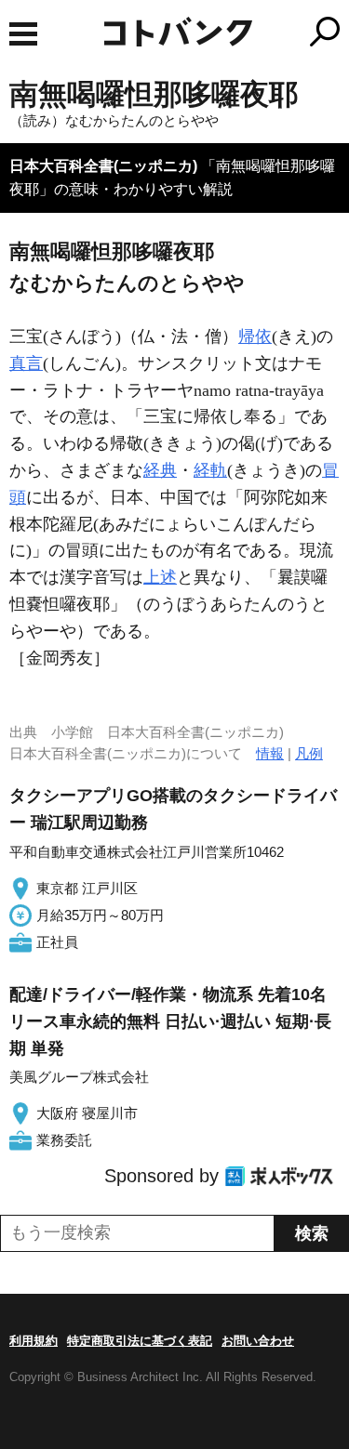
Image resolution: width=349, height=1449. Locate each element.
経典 (160, 470)
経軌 (210, 470)
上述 (160, 577)
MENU (23, 34)
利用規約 (33, 1341)
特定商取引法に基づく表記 (139, 1341)
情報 (270, 753)
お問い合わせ (257, 1341)
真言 (26, 363)
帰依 (255, 336)
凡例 (309, 753)
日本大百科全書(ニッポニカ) (103, 166)
